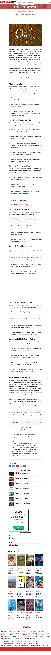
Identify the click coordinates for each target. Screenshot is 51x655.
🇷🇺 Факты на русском (6, 645)
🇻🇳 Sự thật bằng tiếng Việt (21, 645)
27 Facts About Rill (20, 571)
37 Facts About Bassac (28, 617)
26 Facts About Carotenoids (22, 478)
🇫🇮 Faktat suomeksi (17, 638)
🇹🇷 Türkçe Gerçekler (35, 645)
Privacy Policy (36, 633)
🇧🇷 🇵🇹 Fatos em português (19, 636)
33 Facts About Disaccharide (22, 488)
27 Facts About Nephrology (38, 572)
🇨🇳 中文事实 (46, 645)
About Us (3, 631)
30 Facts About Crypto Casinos (23, 473)
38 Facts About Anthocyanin (22, 483)
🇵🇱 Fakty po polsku (21, 643)
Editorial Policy (11, 631)
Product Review (32, 631)
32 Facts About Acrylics (38, 594)
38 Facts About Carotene (21, 498)
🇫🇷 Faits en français (28, 634)
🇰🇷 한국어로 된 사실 (17, 641)
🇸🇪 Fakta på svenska (44, 636)
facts (39, 70)
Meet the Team (22, 631)
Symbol (10, 535)
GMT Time (11, 538)
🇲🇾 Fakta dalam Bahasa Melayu (32, 641)
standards (33, 443)
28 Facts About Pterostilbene (22, 503)
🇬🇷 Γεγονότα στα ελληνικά (7, 640)
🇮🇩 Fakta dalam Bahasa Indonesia (33, 640)
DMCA (23, 633)
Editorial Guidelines (32, 14)
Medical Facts (28, 19)
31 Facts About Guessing (20, 594)
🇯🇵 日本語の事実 (5, 641)
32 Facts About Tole (29, 594)
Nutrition (21, 19)
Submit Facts (46, 633)
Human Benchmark (13, 545)
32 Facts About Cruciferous (22, 493)
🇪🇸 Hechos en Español (41, 634)
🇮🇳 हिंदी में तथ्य (20, 640)
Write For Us (4, 633)
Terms (28, 633)
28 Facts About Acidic (39, 616)
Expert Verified (21, 14)
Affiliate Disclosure (14, 633)
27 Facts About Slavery (28, 572)
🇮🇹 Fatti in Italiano (5, 636)
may (24, 61)
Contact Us (41, 631)
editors (34, 445)
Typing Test (12, 542)
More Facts (4, 634)
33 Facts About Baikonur (10, 594)
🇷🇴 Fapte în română (33, 643)
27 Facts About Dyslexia (10, 572)
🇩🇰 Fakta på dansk (32, 636)
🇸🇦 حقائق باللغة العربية (30, 638)
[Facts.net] (8, 2)
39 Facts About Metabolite (11, 617)
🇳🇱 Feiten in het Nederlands (7, 643)
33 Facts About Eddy (20, 616)
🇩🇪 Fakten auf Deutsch (15, 634)
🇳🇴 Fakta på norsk (5, 638)
